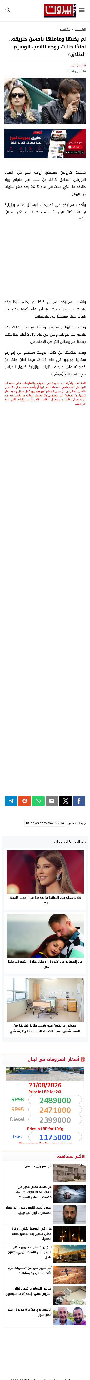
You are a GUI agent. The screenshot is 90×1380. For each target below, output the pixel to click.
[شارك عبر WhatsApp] (38, 801)
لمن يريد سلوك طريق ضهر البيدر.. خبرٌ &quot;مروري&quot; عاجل (30, 1252)
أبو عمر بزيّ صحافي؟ (38, 1166)
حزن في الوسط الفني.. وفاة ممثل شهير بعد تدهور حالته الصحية (32, 1234)
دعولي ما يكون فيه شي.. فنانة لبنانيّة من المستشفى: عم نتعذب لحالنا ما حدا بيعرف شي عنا (45, 1031)
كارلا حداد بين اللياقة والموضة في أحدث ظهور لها (45, 900)
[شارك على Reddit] (24, 801)
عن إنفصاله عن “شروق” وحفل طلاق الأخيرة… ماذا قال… (45, 964)
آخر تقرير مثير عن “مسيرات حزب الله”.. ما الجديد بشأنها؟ (30, 1270)
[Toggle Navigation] (83, 11)
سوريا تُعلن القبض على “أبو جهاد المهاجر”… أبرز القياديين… (29, 1210)
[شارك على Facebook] (79, 801)
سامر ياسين (78, 65)
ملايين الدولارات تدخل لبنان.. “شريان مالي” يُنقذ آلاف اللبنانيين (28, 1291)
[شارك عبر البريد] (52, 801)
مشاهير (65, 29)
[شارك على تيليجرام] (11, 801)
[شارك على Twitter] (65, 801)
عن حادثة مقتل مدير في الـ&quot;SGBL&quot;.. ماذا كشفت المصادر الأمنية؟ (33, 1192)
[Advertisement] (45, 260)
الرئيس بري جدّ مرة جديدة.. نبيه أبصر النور (29, 1312)
